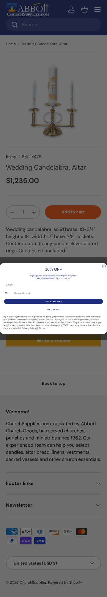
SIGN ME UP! (53, 301)
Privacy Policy (29, 328)
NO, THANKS (53, 310)
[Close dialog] (104, 266)
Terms (42, 328)
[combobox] (8, 293)
